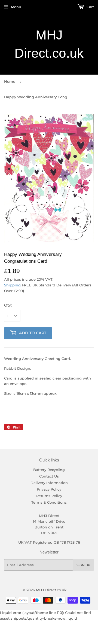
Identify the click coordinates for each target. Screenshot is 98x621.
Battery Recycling (49, 469)
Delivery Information (49, 483)
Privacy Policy (49, 489)
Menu (16, 7)
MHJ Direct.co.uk (49, 44)
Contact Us (49, 476)
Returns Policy (49, 496)
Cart (89, 7)
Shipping (12, 285)
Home (9, 81)
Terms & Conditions (49, 502)
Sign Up (83, 565)
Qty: (8, 305)
